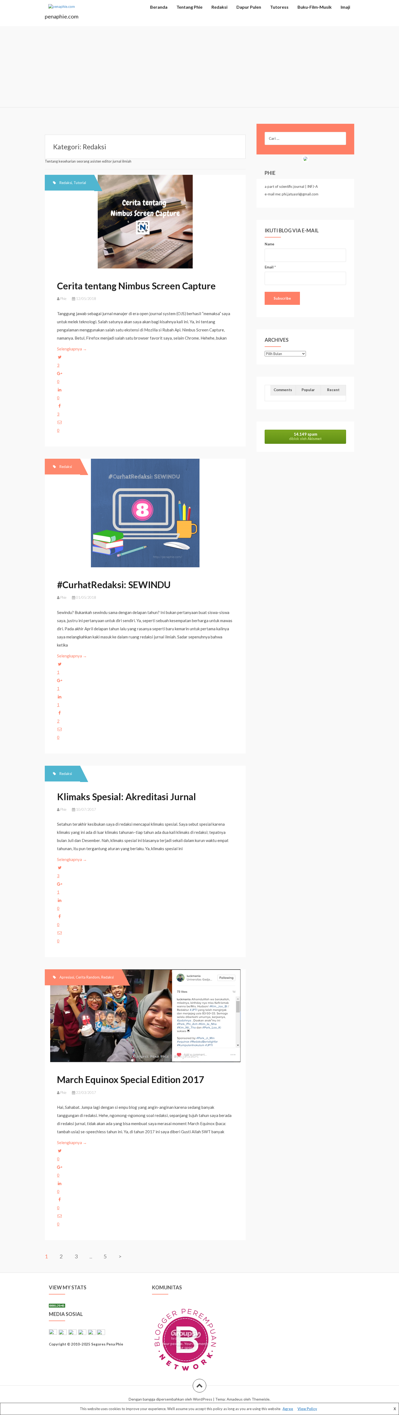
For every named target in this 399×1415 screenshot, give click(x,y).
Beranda (158, 7)
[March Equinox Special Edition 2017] (144, 1019)
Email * (270, 267)
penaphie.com (61, 16)
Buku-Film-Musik (314, 7)
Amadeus (235, 1399)
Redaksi (219, 7)
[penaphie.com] (61, 8)
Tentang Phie (189, 7)
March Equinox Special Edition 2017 (130, 1079)
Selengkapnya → (72, 348)
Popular (308, 390)
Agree (288, 1409)
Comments (283, 390)
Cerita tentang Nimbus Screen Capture (136, 285)
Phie (63, 298)
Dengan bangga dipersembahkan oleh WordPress (170, 1399)
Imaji (345, 7)
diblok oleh (305, 436)
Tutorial (80, 183)
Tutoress (279, 7)
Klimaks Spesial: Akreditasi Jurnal (126, 796)
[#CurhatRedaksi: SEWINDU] (144, 515)
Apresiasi (66, 977)
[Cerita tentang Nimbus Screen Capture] (144, 225)
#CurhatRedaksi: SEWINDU (114, 584)
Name (269, 244)
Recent (333, 390)
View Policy (307, 1409)
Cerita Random (88, 977)
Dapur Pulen (248, 7)
